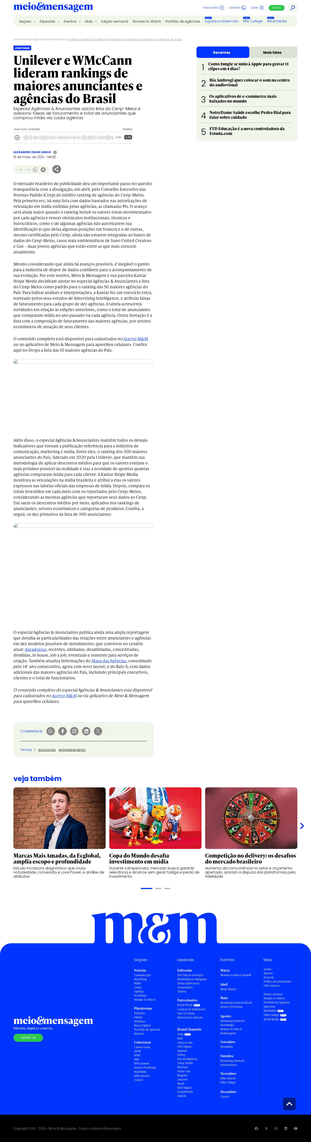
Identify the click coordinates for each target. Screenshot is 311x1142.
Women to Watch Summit (235, 975)
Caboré (138, 1080)
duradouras (35, 649)
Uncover (182, 1079)
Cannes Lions (142, 1047)
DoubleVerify (185, 1092)
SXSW (137, 1051)
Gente (138, 987)
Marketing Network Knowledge (232, 1023)
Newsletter (210, 8)
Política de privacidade (277, 981)
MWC (137, 1055)
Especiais (48, 21)
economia (47, 749)
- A (19, 169)
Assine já (28, 1037)
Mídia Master (228, 989)
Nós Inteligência (187, 1059)
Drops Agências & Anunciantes (44, 39)
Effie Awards (141, 1076)
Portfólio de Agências (183, 21)
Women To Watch (144, 1000)
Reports (139, 1034)
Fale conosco (272, 985)
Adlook (181, 1096)
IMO (180, 1038)
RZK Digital (184, 1088)
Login (254, 8)
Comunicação (142, 975)
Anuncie (269, 977)
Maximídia (140, 1072)
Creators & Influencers (191, 1009)
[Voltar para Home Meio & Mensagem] (53, 7)
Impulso (182, 1051)
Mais (89, 21)
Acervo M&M (135, 338)
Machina (182, 1067)
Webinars (139, 1021)
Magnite (182, 1075)
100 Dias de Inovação (190, 975)
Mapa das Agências (109, 660)
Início (17, 39)
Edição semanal (114, 21)
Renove (268, 973)
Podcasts (139, 1013)
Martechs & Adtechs (190, 1017)
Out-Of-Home (186, 1013)
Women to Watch (147, 21)
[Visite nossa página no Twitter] (266, 1128)
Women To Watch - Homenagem (231, 1031)
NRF (137, 1059)
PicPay (181, 1055)
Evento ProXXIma (145, 1068)
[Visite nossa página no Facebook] (256, 1128)
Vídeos (138, 1017)
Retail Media (277, 21)
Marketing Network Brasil (236, 1003)
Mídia (137, 983)
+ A (27, 169)
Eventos (70, 21)
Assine (276, 8)
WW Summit (141, 1063)
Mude (180, 1083)
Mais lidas (272, 52)
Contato (234, 8)
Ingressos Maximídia (221, 21)
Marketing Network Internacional (232, 1063)
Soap (180, 1034)
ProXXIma (140, 996)
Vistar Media (185, 1063)
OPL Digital (184, 1047)
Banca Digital (142, 1025)
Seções (25, 21)
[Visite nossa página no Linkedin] (285, 1128)
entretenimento (72, 749)
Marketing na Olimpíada (192, 979)
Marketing (140, 979)
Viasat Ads (183, 1071)
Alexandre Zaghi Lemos (32, 152)
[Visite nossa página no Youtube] (296, 1128)
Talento (181, 991)
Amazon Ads (185, 1042)
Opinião (139, 991)
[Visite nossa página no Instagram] (276, 1128)
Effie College (253, 21)
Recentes (221, 52)
